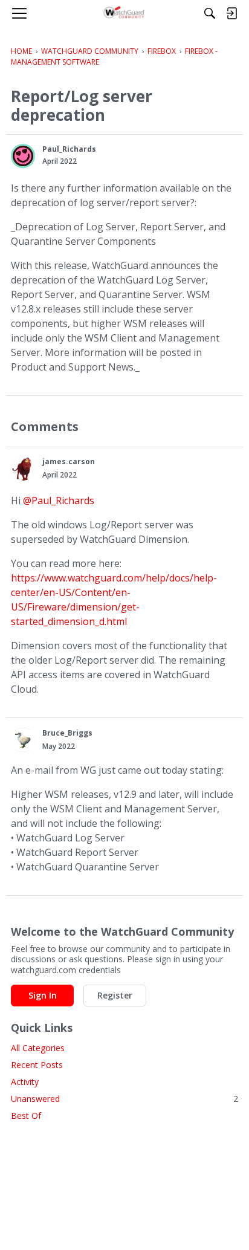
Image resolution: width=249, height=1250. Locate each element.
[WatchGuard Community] (125, 13)
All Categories (38, 1048)
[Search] (210, 13)
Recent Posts (37, 1064)
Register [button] (114, 995)
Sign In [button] (42, 995)
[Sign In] (231, 13)
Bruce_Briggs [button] (67, 733)
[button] (23, 156)
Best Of (26, 1115)
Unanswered (124, 1098)
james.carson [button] (68, 461)
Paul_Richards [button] (69, 149)
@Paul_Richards (58, 500)
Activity (25, 1081)
